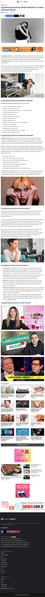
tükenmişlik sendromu (29, 67)
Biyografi (2, 553)
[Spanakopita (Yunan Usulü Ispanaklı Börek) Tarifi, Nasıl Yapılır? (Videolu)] (26, 471)
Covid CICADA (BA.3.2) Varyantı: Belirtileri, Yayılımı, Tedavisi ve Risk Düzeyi (37, 438)
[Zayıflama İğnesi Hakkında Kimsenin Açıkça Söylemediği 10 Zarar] (37, 390)
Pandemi (3, 146)
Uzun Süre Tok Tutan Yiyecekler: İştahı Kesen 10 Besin (37, 424)
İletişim (2, 580)
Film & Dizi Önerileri (4, 554)
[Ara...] (43, 2)
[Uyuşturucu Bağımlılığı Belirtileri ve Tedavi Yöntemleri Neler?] (22, 390)
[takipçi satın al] (22, 49)
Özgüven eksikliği (7, 120)
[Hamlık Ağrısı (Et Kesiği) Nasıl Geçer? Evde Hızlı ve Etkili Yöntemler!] (22, 418)
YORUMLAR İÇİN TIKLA (22, 444)
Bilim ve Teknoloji (4, 564)
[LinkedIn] (20, 16)
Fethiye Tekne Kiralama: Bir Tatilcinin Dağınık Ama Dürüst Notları (13, 540)
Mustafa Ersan (5, 12)
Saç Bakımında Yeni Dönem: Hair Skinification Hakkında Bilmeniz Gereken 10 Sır (7, 424)
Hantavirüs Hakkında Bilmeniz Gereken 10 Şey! (21, 409)
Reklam (2, 582)
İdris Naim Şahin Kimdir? (35, 475)
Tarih (2, 568)
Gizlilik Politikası (4, 584)
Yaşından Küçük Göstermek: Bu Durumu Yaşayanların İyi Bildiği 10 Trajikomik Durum (7, 410)
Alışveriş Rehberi (4, 562)
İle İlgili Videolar (25, 303)
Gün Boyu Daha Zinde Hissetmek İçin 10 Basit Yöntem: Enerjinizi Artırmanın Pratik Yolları (22, 438)
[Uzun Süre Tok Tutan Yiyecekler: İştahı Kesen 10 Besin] (37, 418)
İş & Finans (3, 570)
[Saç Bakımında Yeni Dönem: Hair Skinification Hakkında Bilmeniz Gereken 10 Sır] (7, 418)
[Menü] (1, 2)
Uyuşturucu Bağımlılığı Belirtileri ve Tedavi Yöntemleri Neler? (21, 396)
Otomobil (2, 572)
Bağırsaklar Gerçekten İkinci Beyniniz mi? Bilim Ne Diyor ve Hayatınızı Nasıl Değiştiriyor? (7, 438)
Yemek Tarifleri (4, 558)
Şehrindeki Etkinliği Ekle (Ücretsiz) (7, 588)
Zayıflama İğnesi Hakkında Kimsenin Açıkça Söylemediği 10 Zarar (37, 396)
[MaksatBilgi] (22, 2)
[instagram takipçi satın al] (22, 505)
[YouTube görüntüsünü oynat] (22, 317)
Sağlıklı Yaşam (4, 5)
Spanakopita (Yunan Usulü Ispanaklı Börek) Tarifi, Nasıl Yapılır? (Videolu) (36, 471)
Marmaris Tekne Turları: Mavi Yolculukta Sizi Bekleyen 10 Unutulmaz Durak (15, 542)
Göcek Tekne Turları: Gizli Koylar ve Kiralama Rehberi (11, 538)
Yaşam (2, 556)
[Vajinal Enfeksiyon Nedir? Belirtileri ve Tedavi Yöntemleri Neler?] (37, 404)
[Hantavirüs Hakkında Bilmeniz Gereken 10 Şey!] (22, 404)
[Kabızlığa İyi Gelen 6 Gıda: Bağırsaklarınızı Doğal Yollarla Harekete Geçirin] (7, 390)
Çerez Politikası (4, 586)
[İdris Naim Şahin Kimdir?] (26, 477)
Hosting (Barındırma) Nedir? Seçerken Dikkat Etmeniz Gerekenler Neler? (14, 546)
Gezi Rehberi (3, 560)
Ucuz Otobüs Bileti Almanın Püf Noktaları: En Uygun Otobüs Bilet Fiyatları (15, 544)
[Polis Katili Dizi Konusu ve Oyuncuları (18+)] (26, 466)
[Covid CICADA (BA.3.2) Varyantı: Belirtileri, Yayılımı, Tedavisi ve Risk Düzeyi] (37, 432)
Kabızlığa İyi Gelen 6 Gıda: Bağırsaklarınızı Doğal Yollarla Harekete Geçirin (7, 396)
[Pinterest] (23, 16)
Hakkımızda (3, 578)
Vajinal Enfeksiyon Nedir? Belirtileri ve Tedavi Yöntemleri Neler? (36, 410)
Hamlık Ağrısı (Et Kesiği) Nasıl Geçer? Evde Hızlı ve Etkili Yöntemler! (22, 424)
